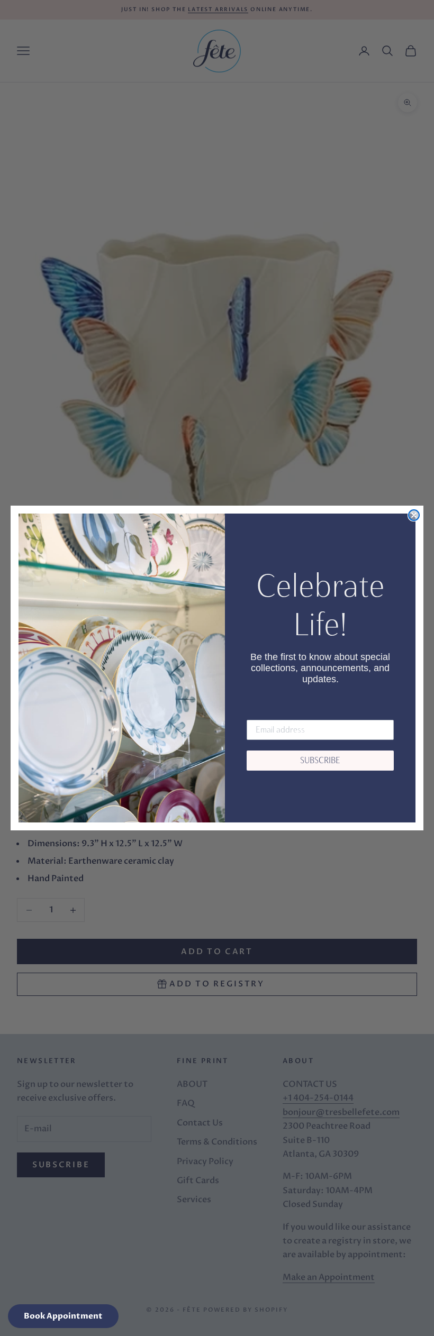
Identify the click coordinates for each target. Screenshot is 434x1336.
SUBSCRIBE (320, 760)
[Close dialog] (414, 515)
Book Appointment (63, 1316)
